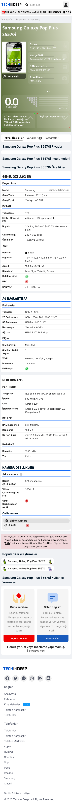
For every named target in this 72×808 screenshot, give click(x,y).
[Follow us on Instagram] (32, 678)
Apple (7, 746)
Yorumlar (34, 138)
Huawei (8, 751)
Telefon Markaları (14, 741)
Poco (7, 767)
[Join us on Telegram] (23, 678)
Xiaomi (8, 783)
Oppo (7, 762)
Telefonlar (10, 715)
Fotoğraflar (51, 138)
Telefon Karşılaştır (33, 12)
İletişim (26, 793)
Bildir (7, 543)
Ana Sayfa (10, 693)
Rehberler (10, 699)
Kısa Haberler (16, 704)
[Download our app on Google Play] (40, 678)
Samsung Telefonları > (59, 190)
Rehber (56, 12)
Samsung (9, 778)
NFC (4, 281)
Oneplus (9, 757)
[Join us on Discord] (48, 678)
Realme (8, 773)
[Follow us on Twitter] (15, 678)
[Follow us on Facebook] (7, 678)
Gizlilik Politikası (12, 793)
